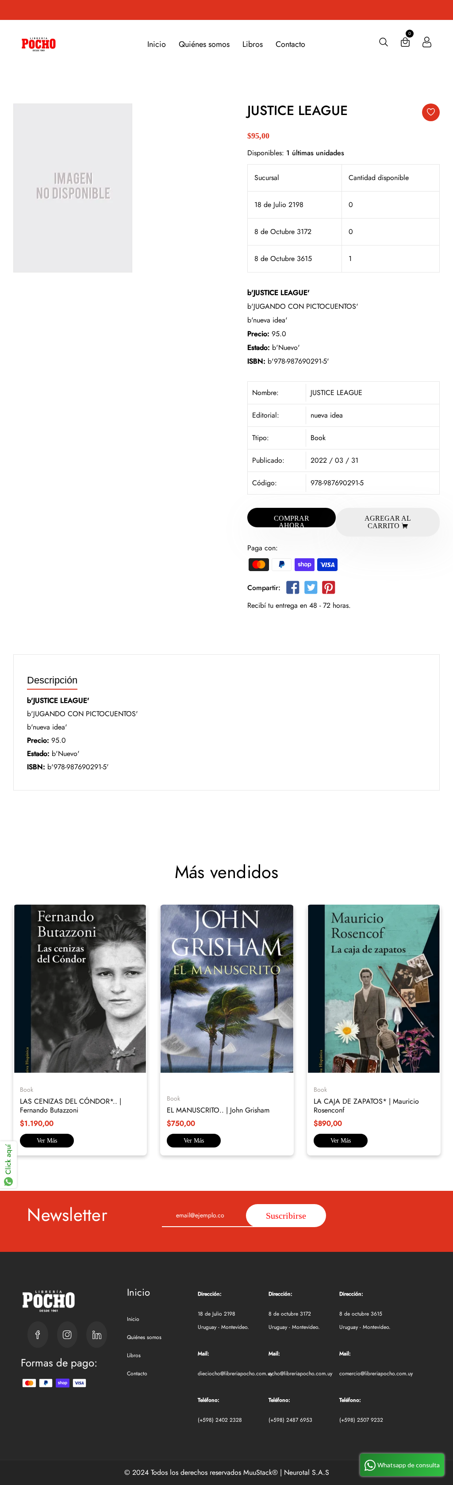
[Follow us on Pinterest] (329, 589)
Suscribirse (286, 1215)
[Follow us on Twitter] (310, 589)
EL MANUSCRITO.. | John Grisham (218, 1110)
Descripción (52, 680)
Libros (252, 44)
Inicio (156, 44)
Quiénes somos (204, 44)
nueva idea (327, 415)
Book (318, 438)
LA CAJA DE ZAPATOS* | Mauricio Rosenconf (366, 1105)
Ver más (47, 1140)
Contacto (290, 44)
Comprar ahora (291, 520)
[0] (405, 44)
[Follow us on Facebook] (293, 589)
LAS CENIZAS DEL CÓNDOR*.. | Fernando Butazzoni (70, 1105)
